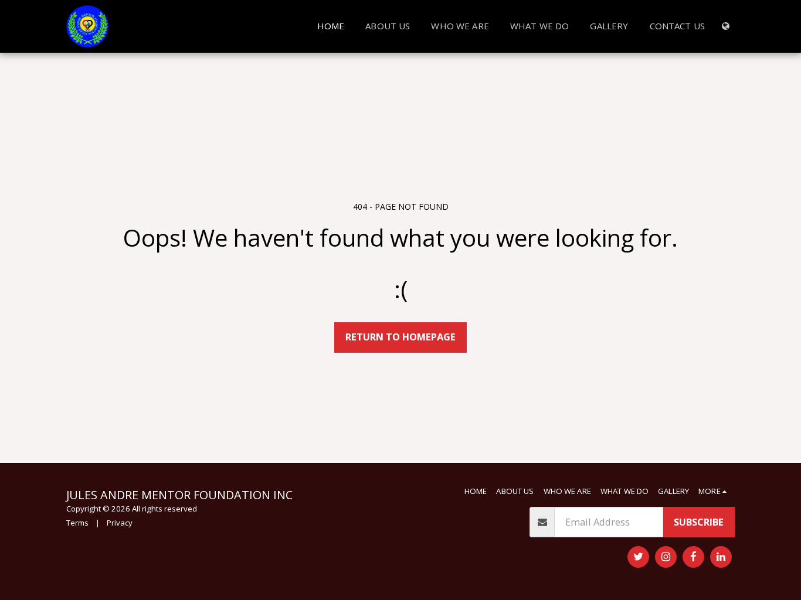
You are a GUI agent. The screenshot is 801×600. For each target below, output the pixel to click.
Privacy (120, 522)
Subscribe (699, 522)
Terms (77, 522)
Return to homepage (400, 336)
